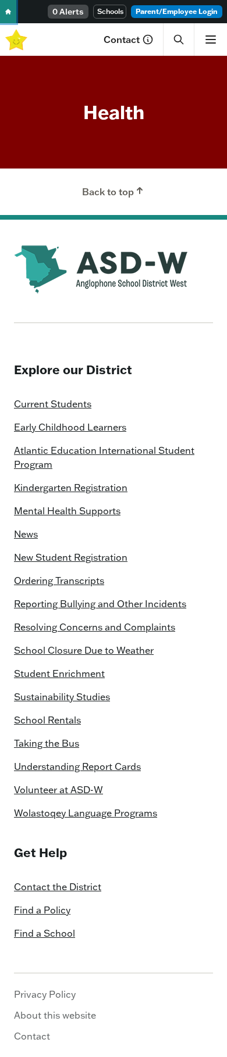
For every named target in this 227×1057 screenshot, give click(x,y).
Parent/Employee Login (177, 11)
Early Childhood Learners (70, 427)
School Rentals (47, 720)
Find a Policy (42, 910)
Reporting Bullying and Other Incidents (100, 604)
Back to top (108, 192)
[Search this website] (179, 39)
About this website (55, 1015)
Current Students (52, 404)
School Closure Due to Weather (84, 650)
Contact (122, 39)
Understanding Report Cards (77, 766)
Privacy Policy (45, 994)
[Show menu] (210, 39)
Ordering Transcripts (59, 580)
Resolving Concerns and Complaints (94, 627)
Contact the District (57, 887)
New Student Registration (70, 557)
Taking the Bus (46, 743)
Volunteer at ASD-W (58, 790)
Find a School (44, 933)
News (26, 534)
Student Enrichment (59, 673)
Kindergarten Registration (70, 487)
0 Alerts (68, 11)
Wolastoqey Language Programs (85, 813)
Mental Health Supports (67, 511)
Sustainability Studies (62, 697)
